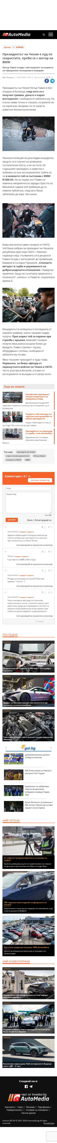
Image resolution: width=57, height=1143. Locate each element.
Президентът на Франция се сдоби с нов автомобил (39, 432)
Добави (12, 520)
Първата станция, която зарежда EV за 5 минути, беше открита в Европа (26, 1030)
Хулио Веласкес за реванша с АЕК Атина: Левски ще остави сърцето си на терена (39, 805)
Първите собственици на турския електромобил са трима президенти (39, 416)
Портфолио (44, 1107)
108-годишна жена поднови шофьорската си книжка (25, 903)
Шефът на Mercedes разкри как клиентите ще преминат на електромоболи (25, 704)
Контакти (10, 1107)
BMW (28, 460)
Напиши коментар (40, 480)
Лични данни (28, 1112)
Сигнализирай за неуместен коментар (34, 545)
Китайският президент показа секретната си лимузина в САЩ (37, 396)
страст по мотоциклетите (17, 456)
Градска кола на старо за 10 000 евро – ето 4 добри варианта (27, 669)
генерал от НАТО (13, 460)
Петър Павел (39, 456)
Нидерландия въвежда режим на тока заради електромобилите (25, 996)
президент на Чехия (26, 452)
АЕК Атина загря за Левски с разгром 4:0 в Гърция (38, 771)
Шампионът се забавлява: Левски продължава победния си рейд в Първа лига (37, 790)
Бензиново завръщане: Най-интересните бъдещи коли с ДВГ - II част (27, 1065)
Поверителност (15, 1109)
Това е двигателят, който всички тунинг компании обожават (28, 738)
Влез (29, 520)
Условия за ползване (37, 1109)
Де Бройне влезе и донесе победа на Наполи (37, 756)
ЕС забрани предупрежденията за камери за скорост (25, 859)
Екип (20, 1107)
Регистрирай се (43, 520)
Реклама (30, 1107)
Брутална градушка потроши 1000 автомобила (26, 947)
